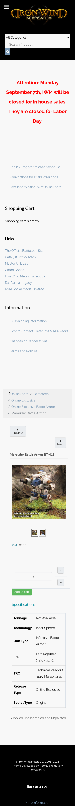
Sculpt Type (23, 703)
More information (37, 803)
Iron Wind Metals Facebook (25, 276)
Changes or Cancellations (28, 341)
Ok (4, 796)
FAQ (13, 321)
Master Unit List (16, 263)
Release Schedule (47, 167)
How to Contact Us (24, 331)
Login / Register (22, 167)
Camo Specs (14, 270)
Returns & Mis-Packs (53, 331)
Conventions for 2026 (25, 177)
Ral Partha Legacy (18, 283)
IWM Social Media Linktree (24, 289)
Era (16, 657)
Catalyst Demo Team (20, 257)
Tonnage (20, 618)
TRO (17, 673)
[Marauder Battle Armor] (39, 491)
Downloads (49, 177)
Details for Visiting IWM (26, 187)
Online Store (52, 187)
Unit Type (21, 641)
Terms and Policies (23, 351)
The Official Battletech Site (24, 251)
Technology (23, 628)
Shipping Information (31, 321)
